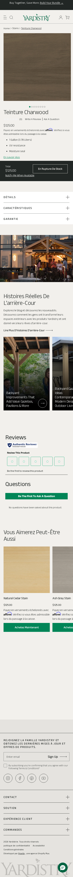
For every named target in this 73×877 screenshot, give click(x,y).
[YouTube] (43, 778)
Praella (21, 853)
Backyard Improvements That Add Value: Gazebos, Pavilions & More (20, 399)
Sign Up (53, 756)
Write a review (33, 119)
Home (7, 28)
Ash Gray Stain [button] (61, 598)
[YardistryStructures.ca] (36, 17)
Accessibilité (39, 845)
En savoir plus (12, 157)
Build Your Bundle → (51, 2)
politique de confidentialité (17, 845)
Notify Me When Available (19, 175)
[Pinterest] (31, 778)
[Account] (61, 17)
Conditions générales (14, 849)
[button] (5, 17)
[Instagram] (8, 778)
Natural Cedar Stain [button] (16, 598)
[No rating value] (11, 119)
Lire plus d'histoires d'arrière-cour (24, 330)
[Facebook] (19, 778)
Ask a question (51, 119)
